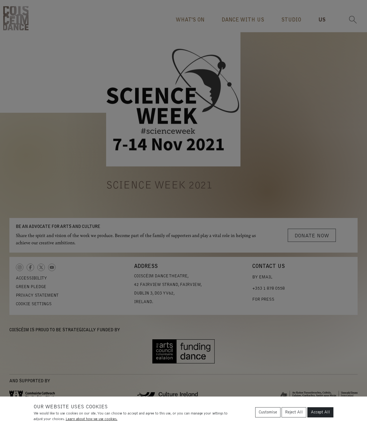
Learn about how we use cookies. (91, 419)
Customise (268, 412)
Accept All (320, 412)
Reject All (294, 412)
